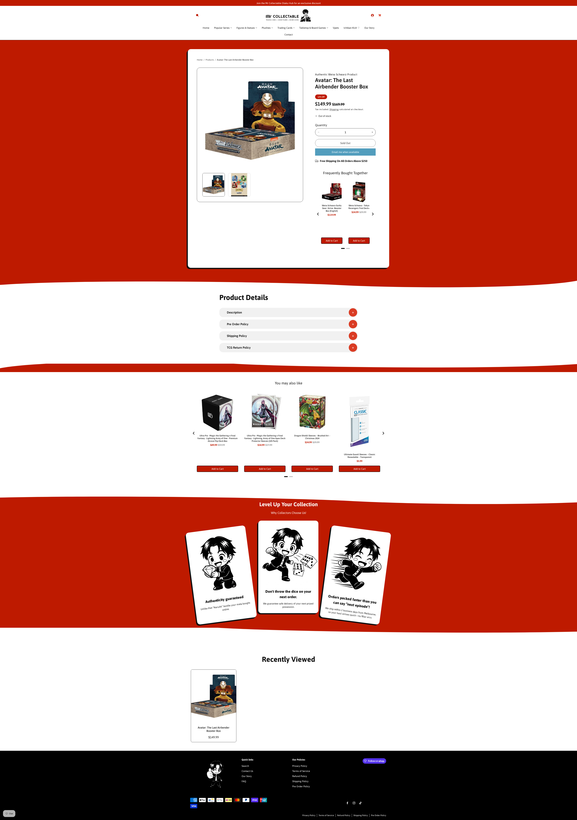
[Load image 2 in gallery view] (239, 184)
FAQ (244, 781)
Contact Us (247, 771)
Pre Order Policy (301, 786)
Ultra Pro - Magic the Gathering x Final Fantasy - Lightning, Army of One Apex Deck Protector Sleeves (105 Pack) (264, 438)
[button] (197, 15)
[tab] (343, 248)
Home (200, 60)
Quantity (321, 125)
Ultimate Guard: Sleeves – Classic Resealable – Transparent (359, 455)
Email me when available (345, 152)
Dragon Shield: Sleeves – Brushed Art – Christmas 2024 (312, 437)
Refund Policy (299, 776)
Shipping (334, 109)
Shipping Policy (300, 781)
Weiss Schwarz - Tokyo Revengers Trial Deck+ (359, 206)
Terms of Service (301, 771)
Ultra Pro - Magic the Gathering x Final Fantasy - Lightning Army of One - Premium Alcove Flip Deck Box (217, 438)
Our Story (247, 776)
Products (210, 60)
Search (245, 766)
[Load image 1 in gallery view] (213, 184)
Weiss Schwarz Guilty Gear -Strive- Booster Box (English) (332, 208)
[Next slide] (373, 214)
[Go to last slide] (318, 214)
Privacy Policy (299, 766)
